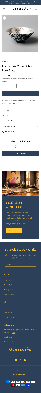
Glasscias (22, 389)
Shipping (4, 78)
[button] (4, 8)
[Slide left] (16, 56)
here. (13, 332)
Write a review (20, 153)
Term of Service (9, 294)
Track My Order (9, 317)
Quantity (4, 82)
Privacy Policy (8, 290)
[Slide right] (25, 56)
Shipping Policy (9, 280)
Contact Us (8, 313)
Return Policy (8, 285)
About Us (7, 308)
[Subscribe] (34, 264)
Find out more (14, 231)
